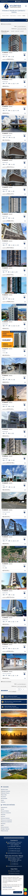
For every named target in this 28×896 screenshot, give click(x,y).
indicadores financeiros (15, 873)
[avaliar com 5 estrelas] (7, 690)
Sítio (3, 825)
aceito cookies (18, 892)
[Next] (25, 43)
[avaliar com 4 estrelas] (5, 690)
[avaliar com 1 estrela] (1, 690)
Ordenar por (14, 28)
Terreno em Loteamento (7, 821)
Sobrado (3, 814)
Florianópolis (4, 798)
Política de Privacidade (7, 887)
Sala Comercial (5, 830)
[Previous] (3, 43)
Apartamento (4, 807)
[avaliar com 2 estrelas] (3, 690)
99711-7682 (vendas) (14, 848)
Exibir (15, 26)
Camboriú (4, 796)
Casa (3, 809)
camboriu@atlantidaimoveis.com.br (14, 853)
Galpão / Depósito (5, 828)
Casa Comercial (5, 827)
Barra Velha (4, 794)
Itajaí (3, 800)
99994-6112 (14, 863)
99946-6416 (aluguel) (14, 850)
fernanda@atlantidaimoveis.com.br (15, 866)
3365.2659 (12, 846)
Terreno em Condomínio (7, 820)
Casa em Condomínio (6, 812)
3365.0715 (18, 846)
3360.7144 (15, 861)
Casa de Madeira (5, 810)
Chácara (3, 823)
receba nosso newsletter (15, 871)
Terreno (3, 816)
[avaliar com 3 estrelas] (4, 690)
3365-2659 (24, 1)
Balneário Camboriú (6, 791)
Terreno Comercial (5, 818)
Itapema (3, 802)
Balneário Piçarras (5, 793)
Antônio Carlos (5, 789)
